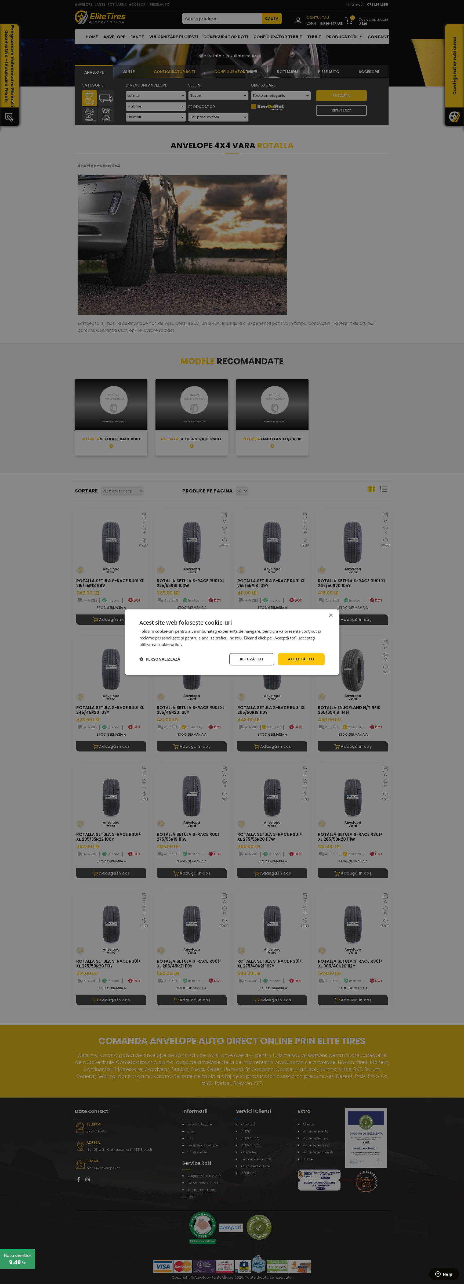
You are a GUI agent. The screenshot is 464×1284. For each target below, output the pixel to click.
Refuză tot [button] (252, 658)
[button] (159, 659)
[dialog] (232, 642)
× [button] (331, 616)
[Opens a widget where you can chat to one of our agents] (444, 1274)
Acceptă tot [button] (301, 658)
